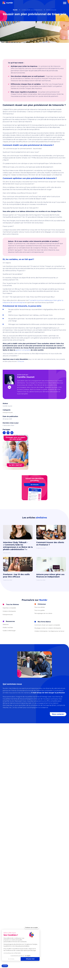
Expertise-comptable (9, 608)
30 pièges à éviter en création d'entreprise (47, 628)
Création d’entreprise (9, 611)
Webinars (6, 624)
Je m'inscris (34, 484)
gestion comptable (23, 350)
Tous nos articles (39, 607)
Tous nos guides (39, 610)
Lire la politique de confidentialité (12, 953)
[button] (5, 966)
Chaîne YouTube (8, 627)
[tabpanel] (34, 554)
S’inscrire (21, 361)
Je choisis (11, 959)
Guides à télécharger (9, 630)
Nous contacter (58, 714)
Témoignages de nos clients (43, 613)
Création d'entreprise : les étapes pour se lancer (49, 631)
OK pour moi (30, 959)
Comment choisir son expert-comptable (47, 625)
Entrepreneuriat (8, 412)
